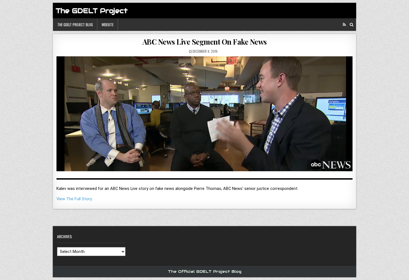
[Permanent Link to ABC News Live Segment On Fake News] (204, 115)
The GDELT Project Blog (75, 24)
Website (108, 24)
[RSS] (344, 24)
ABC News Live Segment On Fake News (204, 42)
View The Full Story (74, 198)
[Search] (351, 24)
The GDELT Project (92, 10)
